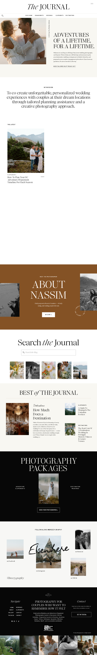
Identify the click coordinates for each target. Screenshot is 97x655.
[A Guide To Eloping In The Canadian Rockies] (70, 409)
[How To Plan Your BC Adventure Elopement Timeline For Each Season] (25, 151)
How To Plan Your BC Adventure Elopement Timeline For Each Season (20, 180)
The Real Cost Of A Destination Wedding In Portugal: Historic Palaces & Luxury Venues (85, 434)
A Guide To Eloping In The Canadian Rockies (84, 411)
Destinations (38, 406)
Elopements (11, 175)
